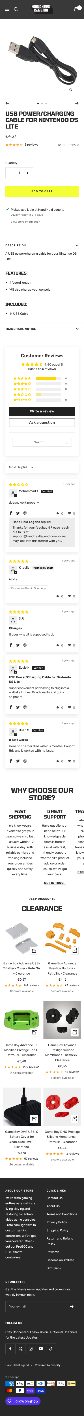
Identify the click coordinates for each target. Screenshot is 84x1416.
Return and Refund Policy (60, 1241)
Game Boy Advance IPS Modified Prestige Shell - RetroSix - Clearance (21, 1050)
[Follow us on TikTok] (51, 1349)
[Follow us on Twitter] (20, 1349)
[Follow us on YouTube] (41, 1349)
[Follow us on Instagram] (31, 1349)
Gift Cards (54, 1268)
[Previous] (7, 103)
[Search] (16, 9)
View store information (25, 221)
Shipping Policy (58, 1230)
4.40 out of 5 (53, 364)
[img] (18, 485)
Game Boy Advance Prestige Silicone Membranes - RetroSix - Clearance (62, 1052)
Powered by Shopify (47, 1365)
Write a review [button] (42, 411)
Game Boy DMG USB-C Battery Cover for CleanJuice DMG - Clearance (21, 1139)
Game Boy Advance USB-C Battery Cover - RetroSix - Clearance (22, 968)
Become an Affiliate (60, 1260)
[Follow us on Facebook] (10, 1349)
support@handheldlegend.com (35, 536)
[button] (23, 378)
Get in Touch (55, 882)
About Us (53, 1206)
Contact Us (54, 1198)
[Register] (72, 1306)
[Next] (77, 103)
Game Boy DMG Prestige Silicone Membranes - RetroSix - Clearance (62, 1137)
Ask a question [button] (42, 422)
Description (15, 245)
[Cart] (76, 9)
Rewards (53, 1252)
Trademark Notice (20, 328)
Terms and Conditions (62, 1214)
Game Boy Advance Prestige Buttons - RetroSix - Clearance (62, 968)
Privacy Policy (57, 1222)
